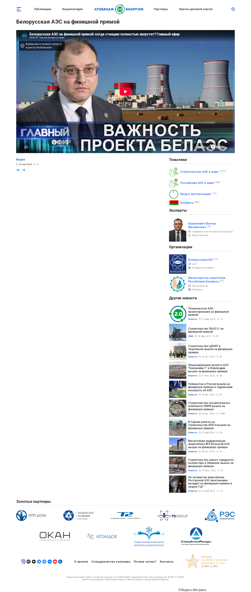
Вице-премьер (200, 235)
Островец (209, 267)
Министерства (200, 286)
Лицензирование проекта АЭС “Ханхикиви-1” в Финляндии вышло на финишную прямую (208, 368)
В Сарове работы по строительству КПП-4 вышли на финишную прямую (209, 425)
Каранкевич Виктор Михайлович (202, 225)
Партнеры (161, 9)
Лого (120, 9)
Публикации (42, 9)
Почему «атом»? (145, 561)
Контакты (167, 561)
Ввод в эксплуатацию (195, 194)
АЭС (194, 264)
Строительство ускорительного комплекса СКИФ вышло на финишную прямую (209, 406)
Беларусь (186, 202)
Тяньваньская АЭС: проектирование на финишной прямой (208, 311)
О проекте (81, 561)
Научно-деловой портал (196, 9)
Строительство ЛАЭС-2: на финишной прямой (206, 330)
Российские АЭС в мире (197, 183)
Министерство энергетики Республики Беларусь (206, 279)
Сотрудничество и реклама (111, 561)
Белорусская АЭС (200, 259)
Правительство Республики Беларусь (212, 231)
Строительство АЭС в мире (199, 171)
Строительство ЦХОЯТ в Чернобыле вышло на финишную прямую (210, 349)
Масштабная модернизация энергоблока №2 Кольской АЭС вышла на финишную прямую (209, 444)
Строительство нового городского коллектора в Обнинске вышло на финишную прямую (211, 463)
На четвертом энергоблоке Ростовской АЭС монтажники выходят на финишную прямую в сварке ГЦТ (210, 482)
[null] (18, 170)
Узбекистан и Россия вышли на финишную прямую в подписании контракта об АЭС (210, 387)
